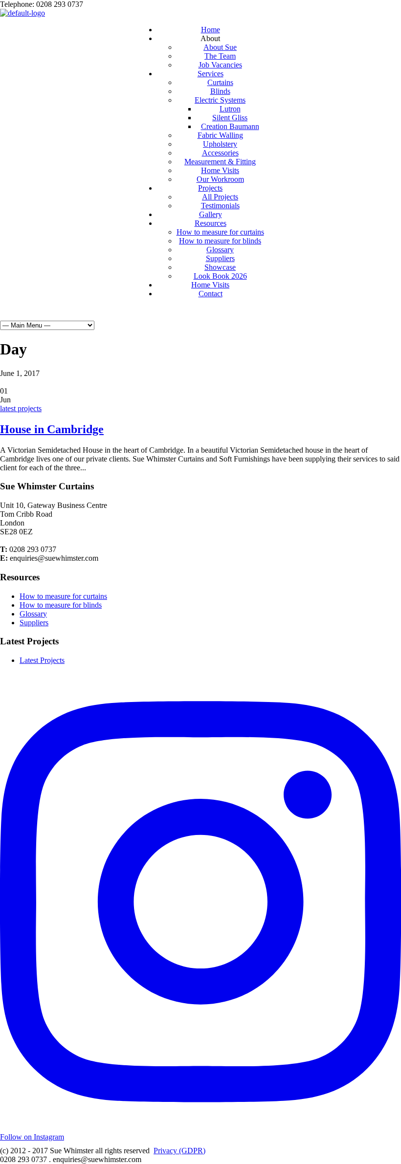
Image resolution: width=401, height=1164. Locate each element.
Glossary (220, 249)
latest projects (21, 408)
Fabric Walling (220, 135)
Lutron (230, 109)
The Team (220, 56)
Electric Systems (220, 100)
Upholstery (220, 144)
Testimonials (220, 205)
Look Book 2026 (220, 276)
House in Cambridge (52, 429)
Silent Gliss (229, 117)
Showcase (220, 267)
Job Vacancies (220, 65)
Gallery (210, 214)
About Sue (220, 47)
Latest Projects (42, 660)
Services (210, 73)
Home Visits (220, 170)
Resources (210, 223)
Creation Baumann (230, 126)
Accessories (220, 153)
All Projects (220, 197)
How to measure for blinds (220, 241)
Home (210, 29)
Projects (210, 188)
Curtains (220, 82)
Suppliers (220, 258)
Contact (211, 293)
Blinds (220, 91)
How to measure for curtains (220, 232)
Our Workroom (220, 179)
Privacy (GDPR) (179, 1150)
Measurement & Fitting (220, 161)
